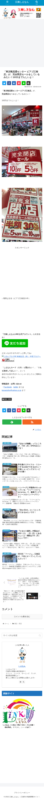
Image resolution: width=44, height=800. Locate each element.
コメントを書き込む (22, 616)
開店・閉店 (7, 399)
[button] (40, 635)
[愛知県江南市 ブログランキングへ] (8, 361)
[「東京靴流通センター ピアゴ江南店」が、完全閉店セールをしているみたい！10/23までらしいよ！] (14, 83)
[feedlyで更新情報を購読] (20, 682)
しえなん (22, 666)
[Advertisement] (22, 44)
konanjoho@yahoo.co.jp (11, 390)
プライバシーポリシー (22, 793)
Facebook (8, 387)
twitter (15, 387)
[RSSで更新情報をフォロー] (23, 682)
